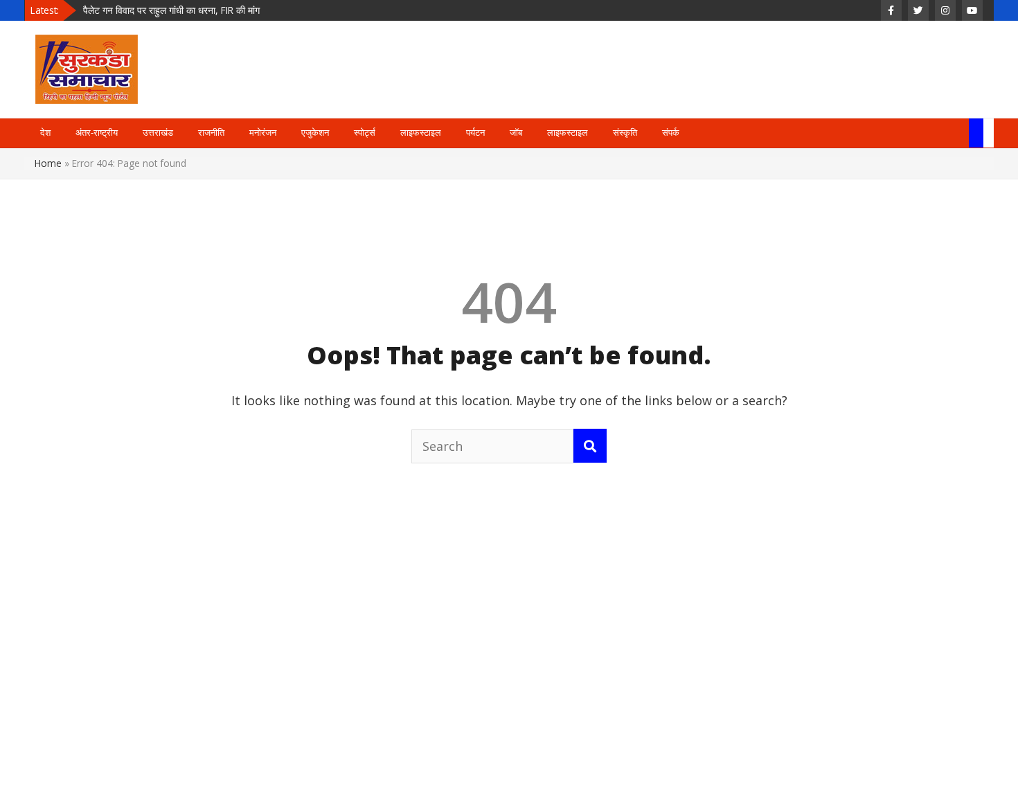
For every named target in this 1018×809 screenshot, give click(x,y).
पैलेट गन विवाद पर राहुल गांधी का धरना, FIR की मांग (171, 10)
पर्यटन (475, 132)
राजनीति (211, 132)
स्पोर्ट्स (364, 132)
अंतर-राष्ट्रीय (96, 132)
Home (48, 163)
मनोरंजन (262, 132)
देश (45, 132)
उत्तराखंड (158, 132)
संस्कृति (625, 132)
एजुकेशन (315, 132)
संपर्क (670, 132)
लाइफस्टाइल (420, 132)
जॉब (516, 132)
